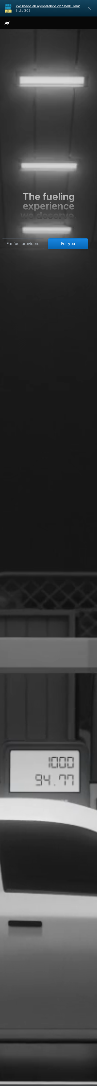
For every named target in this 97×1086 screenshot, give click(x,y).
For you (68, 243)
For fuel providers (23, 243)
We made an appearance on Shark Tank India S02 (48, 8)
